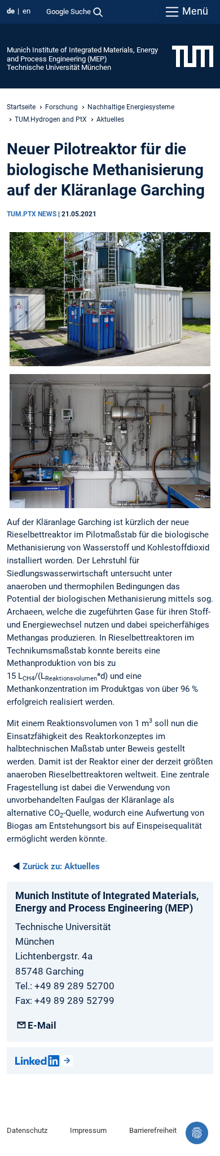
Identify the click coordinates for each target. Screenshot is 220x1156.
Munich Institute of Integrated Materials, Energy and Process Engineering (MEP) (82, 54)
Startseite (21, 107)
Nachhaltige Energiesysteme (130, 107)
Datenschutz (27, 1130)
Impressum (88, 1130)
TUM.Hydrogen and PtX (51, 119)
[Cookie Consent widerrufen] (197, 1133)
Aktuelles (110, 119)
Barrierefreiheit (153, 1130)
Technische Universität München (59, 67)
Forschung (61, 107)
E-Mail (42, 1025)
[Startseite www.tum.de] (192, 56)
